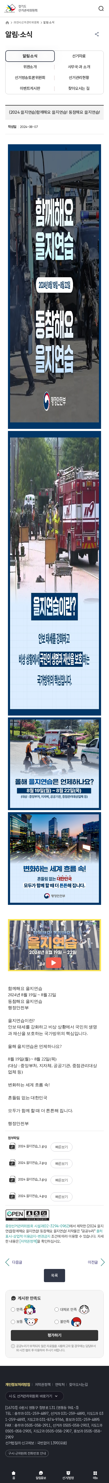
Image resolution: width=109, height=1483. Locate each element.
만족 (19, 1309)
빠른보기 (61, 1147)
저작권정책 (43, 1384)
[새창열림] (27, 1215)
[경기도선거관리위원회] (30, 8)
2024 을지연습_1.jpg (32, 1146)
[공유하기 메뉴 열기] (97, 34)
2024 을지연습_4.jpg (32, 1196)
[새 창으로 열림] (54, 970)
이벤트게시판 (30, 88)
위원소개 (30, 67)
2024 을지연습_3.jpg (32, 1179)
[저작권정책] (28, 1241)
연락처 (59, 1384)
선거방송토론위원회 (30, 77)
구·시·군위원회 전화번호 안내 (27, 1453)
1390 (55, 1443)
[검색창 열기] (101, 8)
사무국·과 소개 (79, 67)
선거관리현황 (79, 77)
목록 (54, 1275)
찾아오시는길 (78, 1384)
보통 (19, 1322)
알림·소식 (30, 56)
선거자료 (79, 56)
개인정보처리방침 (17, 1384)
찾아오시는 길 (78, 88)
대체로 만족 (68, 1309)
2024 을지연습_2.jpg (32, 1163)
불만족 (64, 1322)
